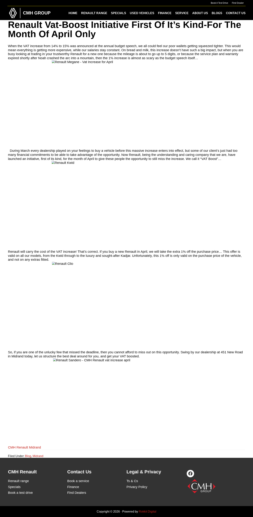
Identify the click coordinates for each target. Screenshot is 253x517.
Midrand (38, 456)
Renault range (18, 481)
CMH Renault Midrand (24, 447)
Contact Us (236, 13)
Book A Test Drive (219, 3)
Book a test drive (20, 493)
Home (73, 13)
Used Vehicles (142, 13)
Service (182, 13)
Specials (118, 13)
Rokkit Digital (147, 511)
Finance (165, 13)
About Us (200, 13)
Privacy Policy (136, 487)
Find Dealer (238, 3)
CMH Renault (13, 13)
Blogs (217, 13)
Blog (28, 456)
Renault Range (94, 13)
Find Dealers (76, 493)
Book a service (78, 481)
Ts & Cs (132, 481)
